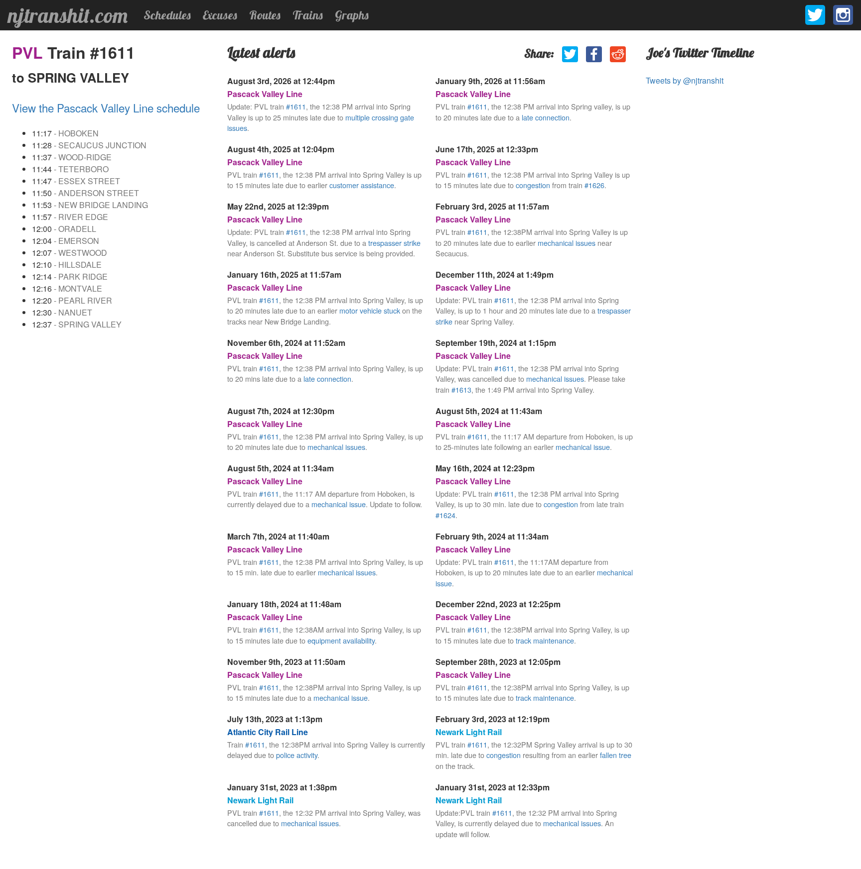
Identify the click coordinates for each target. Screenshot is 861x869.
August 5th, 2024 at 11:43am (488, 411)
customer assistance (361, 185)
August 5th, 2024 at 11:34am (280, 468)
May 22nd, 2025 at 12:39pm (278, 206)
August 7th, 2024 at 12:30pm (280, 411)
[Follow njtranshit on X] (815, 15)
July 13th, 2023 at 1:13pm (274, 719)
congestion (533, 185)
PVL (29, 52)
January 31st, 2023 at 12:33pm (492, 787)
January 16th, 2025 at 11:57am (284, 274)
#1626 (594, 185)
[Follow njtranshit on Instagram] (843, 15)
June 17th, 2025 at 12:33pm (486, 149)
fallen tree (615, 755)
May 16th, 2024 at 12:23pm (485, 468)
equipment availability (341, 640)
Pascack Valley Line (264, 94)
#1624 (445, 515)
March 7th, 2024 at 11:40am (278, 536)
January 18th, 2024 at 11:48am (284, 604)
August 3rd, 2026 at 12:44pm (281, 81)
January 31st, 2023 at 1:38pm (282, 787)
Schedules (167, 14)
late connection (546, 117)
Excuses (220, 14)
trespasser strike (394, 242)
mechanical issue (583, 446)
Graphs (352, 14)
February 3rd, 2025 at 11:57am (492, 206)
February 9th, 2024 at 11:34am (492, 536)
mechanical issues (566, 242)
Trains (307, 14)
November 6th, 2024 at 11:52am (286, 342)
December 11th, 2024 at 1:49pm (494, 274)
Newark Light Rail (468, 732)
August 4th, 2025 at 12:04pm (280, 149)
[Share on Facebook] (594, 54)
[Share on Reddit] (618, 54)
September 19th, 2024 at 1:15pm (495, 342)
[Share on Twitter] (570, 54)
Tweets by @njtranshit (684, 80)
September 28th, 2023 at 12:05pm (498, 661)
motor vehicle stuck (369, 310)
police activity (296, 755)
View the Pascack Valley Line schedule (106, 107)
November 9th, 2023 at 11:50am (286, 661)
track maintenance (545, 640)
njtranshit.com (68, 15)
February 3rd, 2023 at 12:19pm (492, 719)
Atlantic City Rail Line (267, 732)
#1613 (461, 389)
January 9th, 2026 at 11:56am (490, 81)
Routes (265, 14)
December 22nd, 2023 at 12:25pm (498, 604)
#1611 (296, 106)
